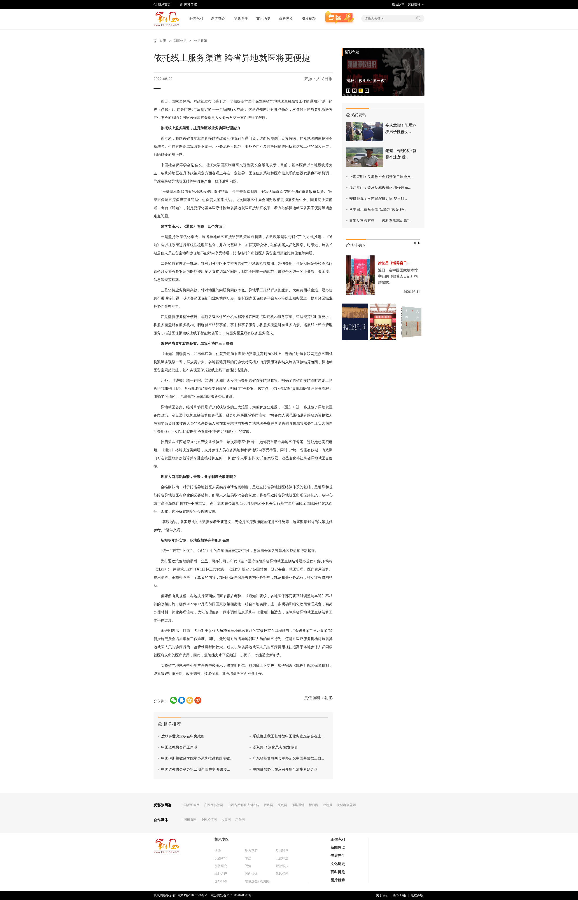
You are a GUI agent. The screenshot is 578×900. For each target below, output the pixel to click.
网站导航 (190, 4)
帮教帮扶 (282, 866)
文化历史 (263, 18)
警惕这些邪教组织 (257, 881)
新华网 (240, 819)
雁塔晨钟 (298, 805)
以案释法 (282, 858)
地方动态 (251, 850)
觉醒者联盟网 (346, 805)
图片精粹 (308, 18)
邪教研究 (220, 866)
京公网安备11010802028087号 (231, 895)
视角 (248, 866)
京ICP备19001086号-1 (192, 895)
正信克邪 (196, 18)
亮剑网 (282, 805)
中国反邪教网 (190, 805)
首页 (163, 40)
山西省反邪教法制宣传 (243, 805)
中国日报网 (188, 819)
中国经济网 (209, 819)
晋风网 (268, 805)
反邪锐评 (282, 850)
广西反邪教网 (213, 805)
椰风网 (313, 805)
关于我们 (382, 895)
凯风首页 (164, 4)
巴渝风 (327, 805)
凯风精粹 (282, 873)
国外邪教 (220, 881)
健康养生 (241, 18)
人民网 (226, 819)
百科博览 (286, 18)
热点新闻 (200, 40)
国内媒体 (251, 873)
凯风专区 (221, 839)
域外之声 (220, 873)
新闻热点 (218, 18)
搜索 (418, 18)
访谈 (217, 850)
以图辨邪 (220, 858)
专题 (248, 858)
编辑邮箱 (399, 895)
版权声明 (417, 895)
